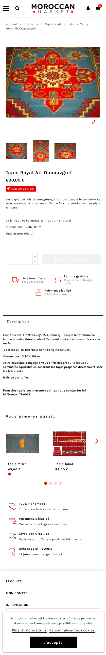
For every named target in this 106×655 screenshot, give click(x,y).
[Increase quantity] (35, 256)
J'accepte (53, 642)
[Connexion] (88, 8)
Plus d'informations (29, 630)
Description (18, 321)
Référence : (10, 394)
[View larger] (53, 82)
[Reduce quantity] (35, 262)
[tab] (53, 322)
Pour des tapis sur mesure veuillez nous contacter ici (44, 390)
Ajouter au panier (74, 259)
